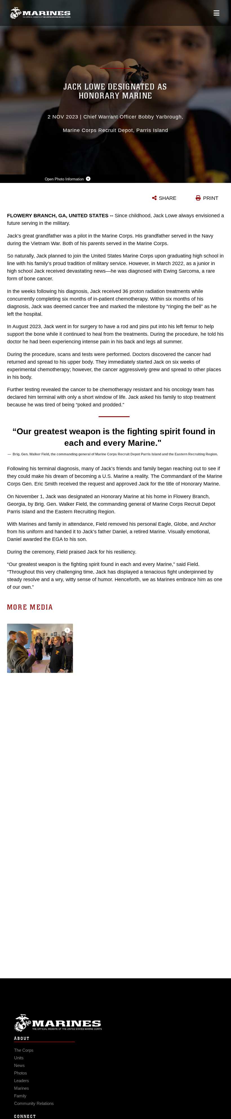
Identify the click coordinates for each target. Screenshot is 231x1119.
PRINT (210, 198)
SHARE (167, 198)
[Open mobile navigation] (216, 13)
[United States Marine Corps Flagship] (40, 13)
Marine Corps (115, 1023)
